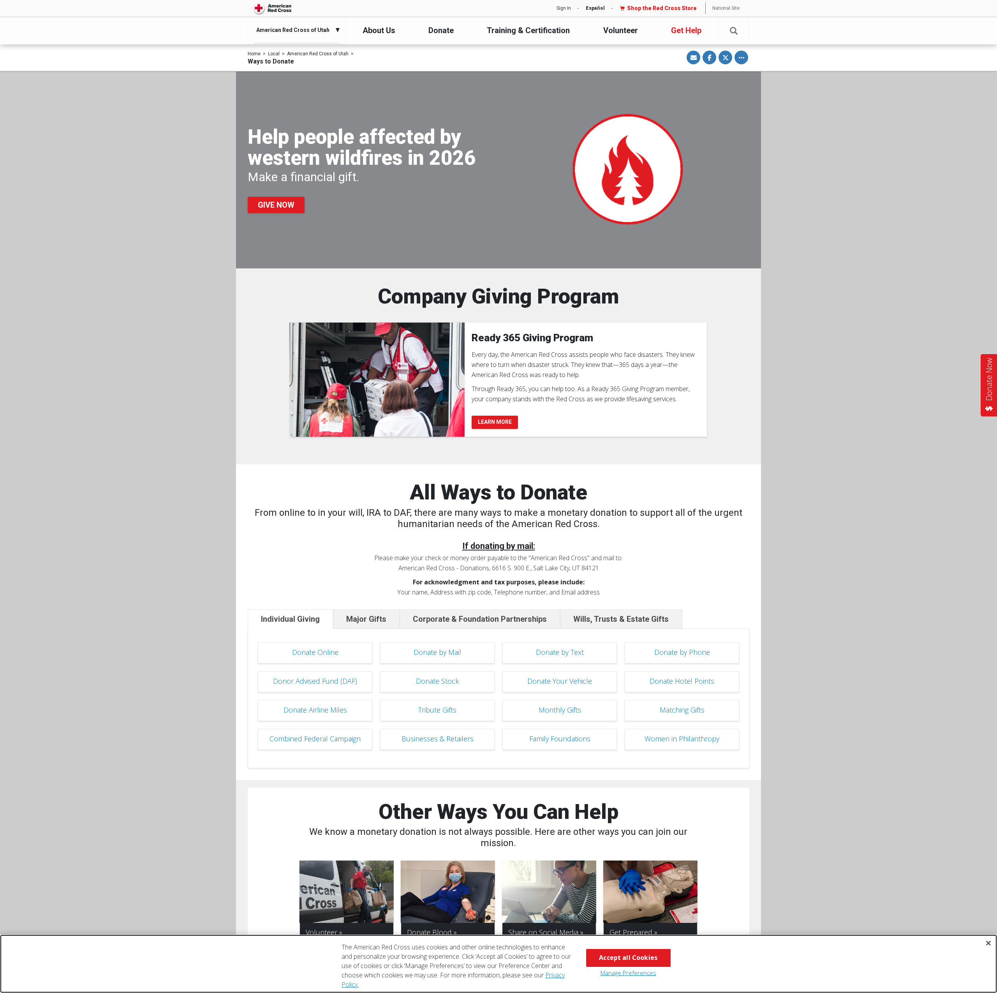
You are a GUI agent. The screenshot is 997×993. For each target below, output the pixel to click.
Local (274, 53)
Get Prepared (630, 932)
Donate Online (315, 652)
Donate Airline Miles (315, 709)
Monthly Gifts (560, 709)
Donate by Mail (437, 652)
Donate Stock (437, 681)
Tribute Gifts (437, 709)
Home (254, 53)
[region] (498, 964)
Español (595, 8)
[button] (733, 31)
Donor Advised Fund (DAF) (315, 681)
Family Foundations (559, 738)
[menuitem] (295, 30)
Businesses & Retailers (438, 738)
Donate (441, 30)
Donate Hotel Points (682, 681)
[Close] (988, 943)
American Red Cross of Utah (318, 53)
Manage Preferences (628, 973)
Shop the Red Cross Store (662, 8)
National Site (726, 8)
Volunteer (620, 30)
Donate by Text (560, 652)
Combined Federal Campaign (315, 738)
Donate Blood (429, 932)
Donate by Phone (682, 652)
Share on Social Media (543, 932)
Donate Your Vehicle (559, 681)
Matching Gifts (682, 709)
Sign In (564, 8)
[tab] (290, 619)
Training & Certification (528, 30)
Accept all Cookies (628, 957)
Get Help (686, 30)
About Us (379, 30)
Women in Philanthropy (682, 738)
